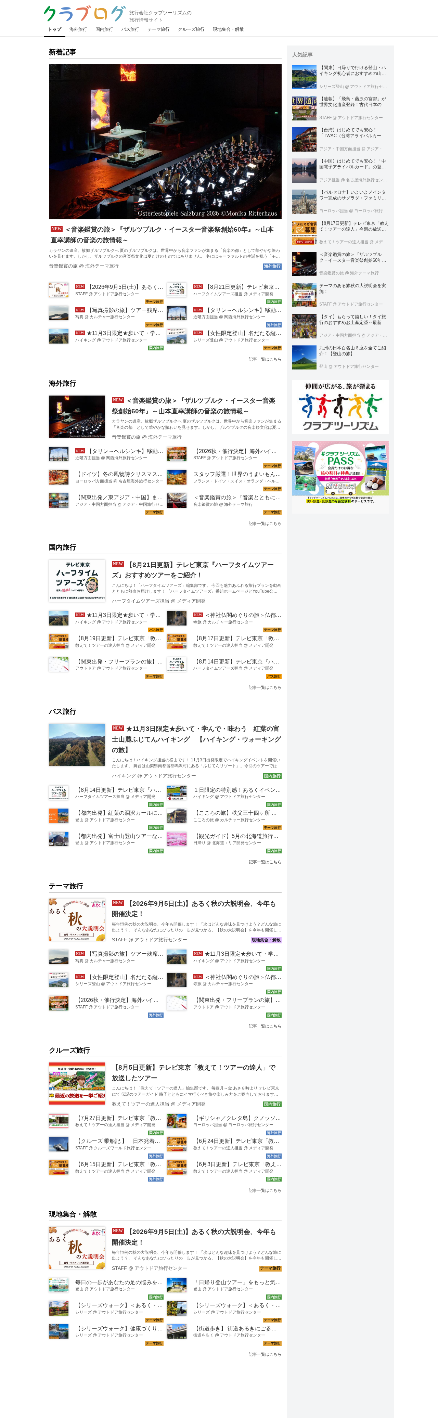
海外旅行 (62, 383)
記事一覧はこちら (265, 359)
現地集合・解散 (73, 1214)
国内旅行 (62, 547)
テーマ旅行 (66, 886)
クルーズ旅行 (69, 1050)
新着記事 (62, 52)
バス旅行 (62, 711)
